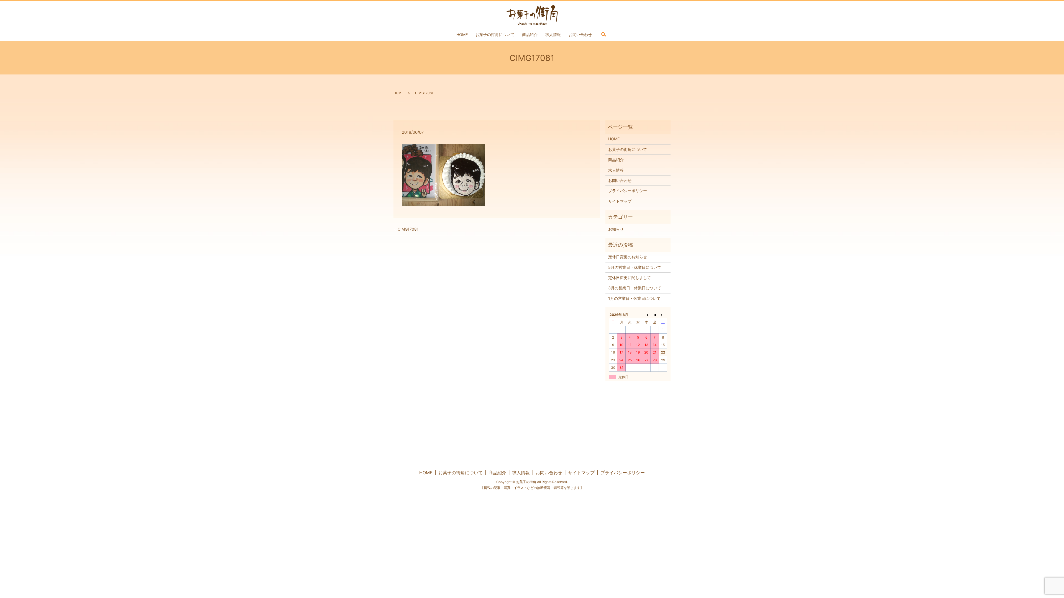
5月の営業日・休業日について (634, 267)
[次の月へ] (663, 314)
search (604, 34)
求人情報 (553, 34)
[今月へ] (655, 314)
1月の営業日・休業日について (634, 298)
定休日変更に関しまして (629, 277)
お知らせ (616, 229)
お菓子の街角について (494, 34)
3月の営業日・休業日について (634, 287)
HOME (462, 34)
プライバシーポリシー (627, 190)
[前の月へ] (646, 314)
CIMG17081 (408, 229)
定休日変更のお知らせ (627, 256)
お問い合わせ (580, 34)
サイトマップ (619, 201)
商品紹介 (530, 34)
